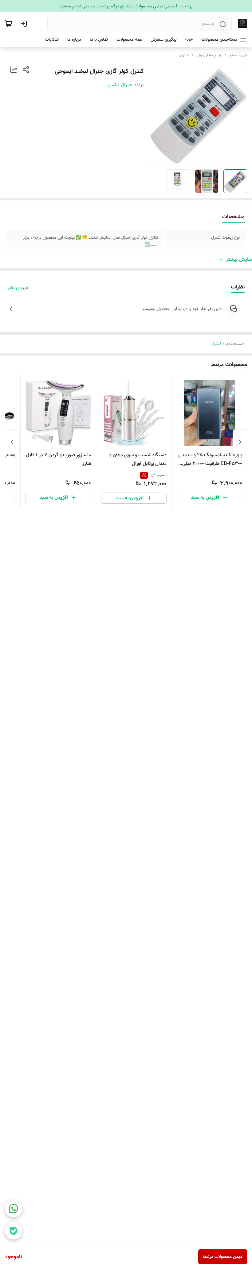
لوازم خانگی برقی (209, 55)
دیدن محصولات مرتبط (222, 1256)
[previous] (240, 442)
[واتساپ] (13, 1208)
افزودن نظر (18, 288)
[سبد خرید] (8, 23)
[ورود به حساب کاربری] (25, 23)
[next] (12, 442)
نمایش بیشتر (239, 259)
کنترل (184, 55)
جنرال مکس (120, 85)
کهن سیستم (238, 55)
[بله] (13, 1230)
